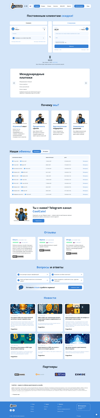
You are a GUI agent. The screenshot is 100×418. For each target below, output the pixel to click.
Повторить (85, 161)
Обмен (45, 409)
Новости (69, 6)
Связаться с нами (75, 287)
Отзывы (49, 6)
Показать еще (16, 394)
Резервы (43, 6)
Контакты (55, 6)
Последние (45, 151)
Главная (37, 6)
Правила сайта (60, 411)
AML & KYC (62, 6)
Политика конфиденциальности (63, 409)
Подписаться (38, 220)
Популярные (37, 151)
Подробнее (14, 329)
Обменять (71, 46)
